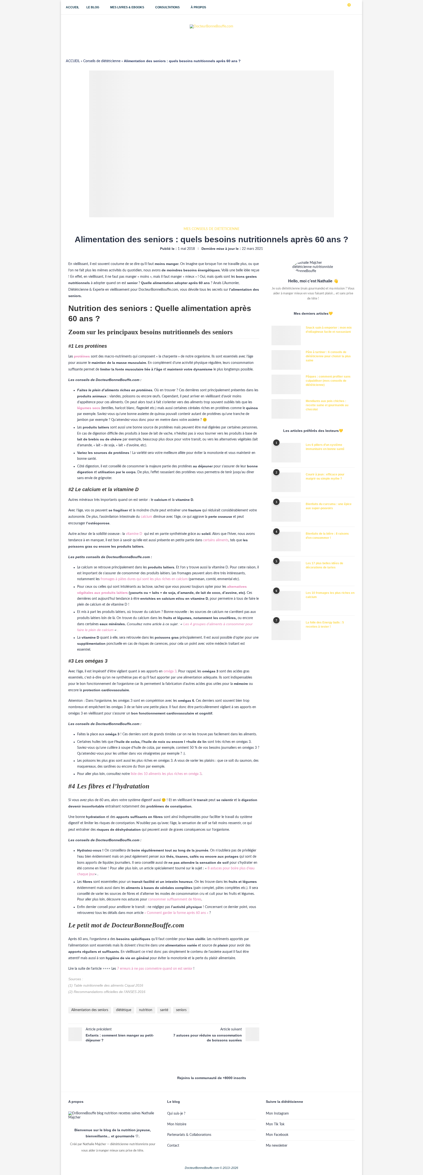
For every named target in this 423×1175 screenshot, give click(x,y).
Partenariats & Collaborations (189, 1135)
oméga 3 (170, 671)
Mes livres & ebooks (127, 7)
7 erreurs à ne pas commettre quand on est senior (154, 968)
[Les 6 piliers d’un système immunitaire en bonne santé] (286, 452)
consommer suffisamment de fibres (174, 899)
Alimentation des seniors (89, 1010)
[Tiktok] (340, 7)
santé (164, 1010)
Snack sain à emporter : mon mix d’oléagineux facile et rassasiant (329, 330)
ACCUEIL (73, 61)
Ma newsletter (276, 1145)
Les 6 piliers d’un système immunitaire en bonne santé (325, 447)
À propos (198, 7)
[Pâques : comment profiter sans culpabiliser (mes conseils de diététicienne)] (286, 384)
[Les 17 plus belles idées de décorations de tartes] (286, 571)
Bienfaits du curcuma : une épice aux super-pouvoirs (329, 506)
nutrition (145, 1010)
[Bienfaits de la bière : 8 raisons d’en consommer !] (286, 541)
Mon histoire (176, 1124)
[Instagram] (330, 7)
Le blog (92, 7)
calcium (146, 516)
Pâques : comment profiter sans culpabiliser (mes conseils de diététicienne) (328, 381)
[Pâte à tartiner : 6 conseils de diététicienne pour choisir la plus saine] (286, 360)
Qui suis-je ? (176, 1113)
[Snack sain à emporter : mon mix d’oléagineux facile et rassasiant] (286, 335)
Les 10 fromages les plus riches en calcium (330, 595)
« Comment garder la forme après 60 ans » (176, 913)
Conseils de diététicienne (101, 61)
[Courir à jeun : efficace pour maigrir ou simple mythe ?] (286, 482)
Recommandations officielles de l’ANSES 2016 (109, 992)
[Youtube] (335, 7)
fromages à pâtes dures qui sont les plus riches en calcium (144, 579)
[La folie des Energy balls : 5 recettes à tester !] (286, 630)
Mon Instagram (277, 1113)
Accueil (72, 7)
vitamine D (134, 534)
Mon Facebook (277, 1135)
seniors (181, 1010)
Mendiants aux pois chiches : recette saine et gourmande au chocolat (327, 405)
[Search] (354, 7)
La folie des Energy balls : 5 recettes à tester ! (325, 624)
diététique (123, 1010)
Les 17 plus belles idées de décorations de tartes (324, 565)
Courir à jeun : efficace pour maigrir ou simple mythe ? (325, 476)
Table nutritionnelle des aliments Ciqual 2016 (108, 985)
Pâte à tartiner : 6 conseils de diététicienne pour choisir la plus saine (328, 356)
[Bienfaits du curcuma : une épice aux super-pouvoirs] (286, 512)
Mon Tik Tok (275, 1124)
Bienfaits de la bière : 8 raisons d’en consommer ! (327, 536)
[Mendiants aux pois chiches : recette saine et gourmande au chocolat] (286, 409)
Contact (173, 1145)
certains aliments (215, 540)
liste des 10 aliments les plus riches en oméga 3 (166, 774)
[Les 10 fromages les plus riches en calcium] (286, 601)
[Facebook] (325, 7)
